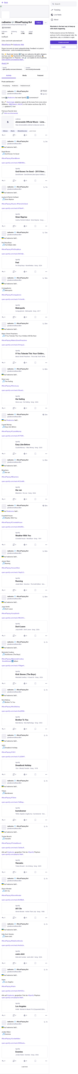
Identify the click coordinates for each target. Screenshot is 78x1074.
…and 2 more (32, 131)
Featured (40, 75)
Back (6, 2)
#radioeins (15, 85)
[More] (46, 135)
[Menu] (45, 23)
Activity (8, 75)
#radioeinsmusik (25, 85)
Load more (25, 1066)
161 (3, 33)
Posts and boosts (8, 82)
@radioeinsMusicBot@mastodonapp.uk (13, 24)
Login (64, 47)
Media (24, 75)
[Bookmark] (35, 135)
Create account (63, 42)
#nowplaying (6, 85)
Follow (39, 23)
